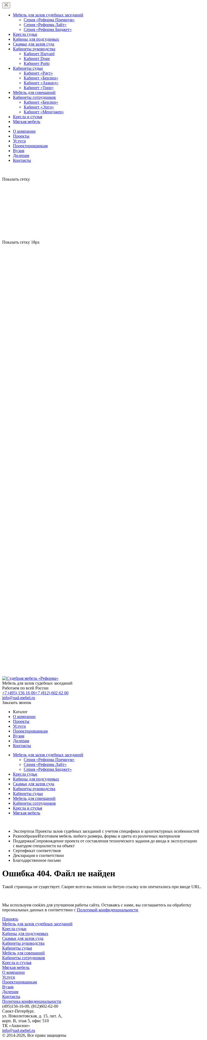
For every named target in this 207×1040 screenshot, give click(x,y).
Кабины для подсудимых (36, 39)
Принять (10, 919)
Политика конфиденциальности (31, 1001)
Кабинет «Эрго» (39, 107)
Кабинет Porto (37, 63)
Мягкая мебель (26, 121)
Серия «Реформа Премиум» (49, 19)
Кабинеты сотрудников (34, 97)
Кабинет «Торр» (39, 87)
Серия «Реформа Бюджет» (48, 29)
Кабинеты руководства (34, 49)
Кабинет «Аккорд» (41, 82)
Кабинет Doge (37, 58)
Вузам (18, 150)
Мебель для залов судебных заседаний (48, 15)
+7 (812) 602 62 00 (51, 693)
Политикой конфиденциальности (107, 910)
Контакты (22, 160)
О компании (24, 131)
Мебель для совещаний (34, 92)
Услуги (19, 141)
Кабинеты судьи (28, 68)
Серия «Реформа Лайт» (45, 24)
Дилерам (21, 155)
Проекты (21, 136)
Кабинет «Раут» (38, 73)
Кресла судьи (25, 34)
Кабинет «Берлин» (41, 78)
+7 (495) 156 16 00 (18, 693)
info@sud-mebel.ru (18, 697)
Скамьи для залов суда (33, 44)
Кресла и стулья (27, 116)
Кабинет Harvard (39, 53)
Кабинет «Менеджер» (44, 112)
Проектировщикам (30, 145)
